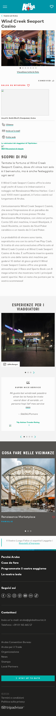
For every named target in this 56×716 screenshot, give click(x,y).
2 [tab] (22, 68)
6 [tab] (33, 68)
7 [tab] (36, 68)
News (4, 656)
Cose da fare (10, 562)
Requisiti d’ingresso (29, 543)
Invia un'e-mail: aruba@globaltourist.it (23, 619)
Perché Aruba (10, 557)
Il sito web (11, 137)
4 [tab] (28, 68)
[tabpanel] (28, 48)
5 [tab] (30, 68)
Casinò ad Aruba (10, 16)
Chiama (9, 124)
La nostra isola (11, 574)
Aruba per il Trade (11, 646)
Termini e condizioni (12, 697)
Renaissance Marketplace (18, 516)
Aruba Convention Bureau (16, 642)
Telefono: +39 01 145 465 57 (16, 624)
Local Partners (9, 666)
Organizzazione (10, 651)
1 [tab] (20, 68)
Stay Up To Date (29, 678)
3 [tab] (25, 68)
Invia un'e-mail (13, 131)
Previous (21, 437)
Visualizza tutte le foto (28, 72)
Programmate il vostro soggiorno (23, 568)
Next (34, 372)
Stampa (5, 661)
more (28, 407)
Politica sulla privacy (13, 701)
